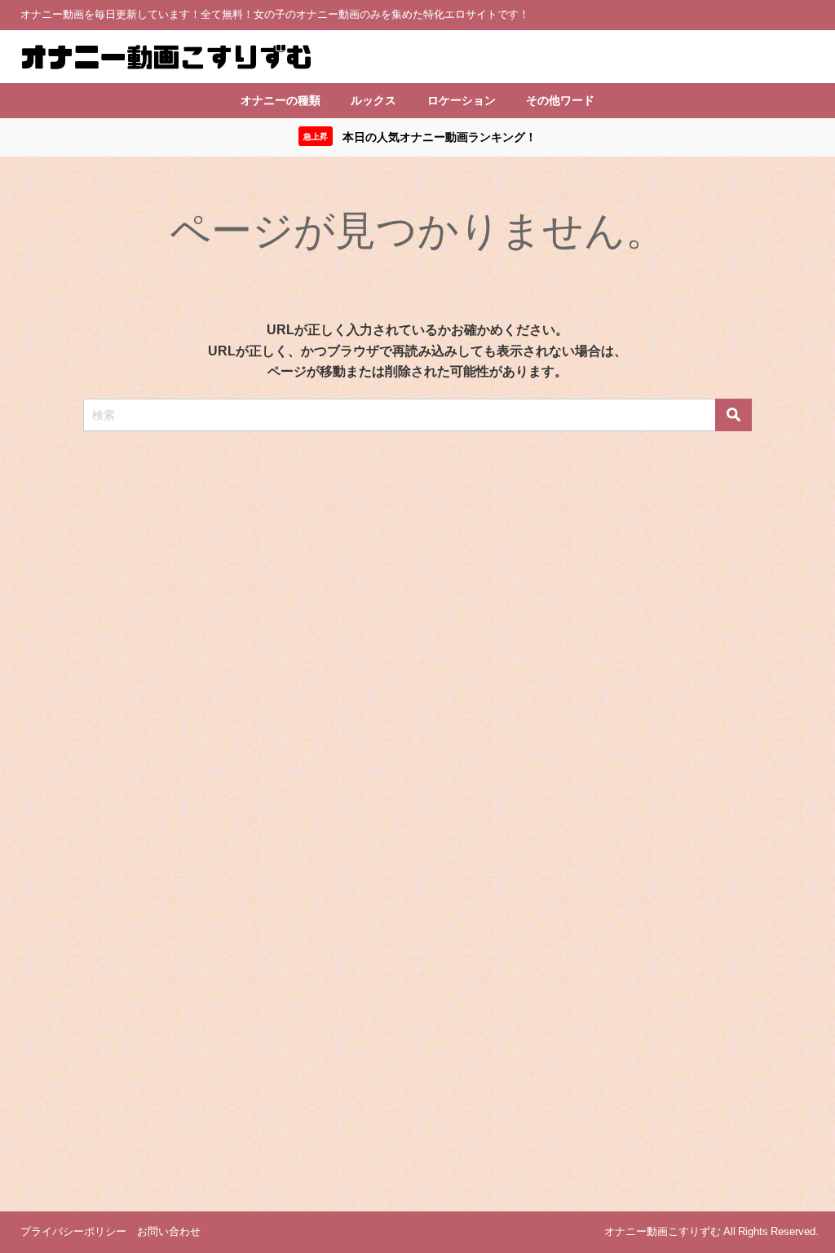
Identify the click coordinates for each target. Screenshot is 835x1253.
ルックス (373, 100)
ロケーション (461, 100)
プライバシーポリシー (73, 1231)
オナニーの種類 (280, 100)
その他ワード (560, 100)
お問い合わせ (169, 1231)
